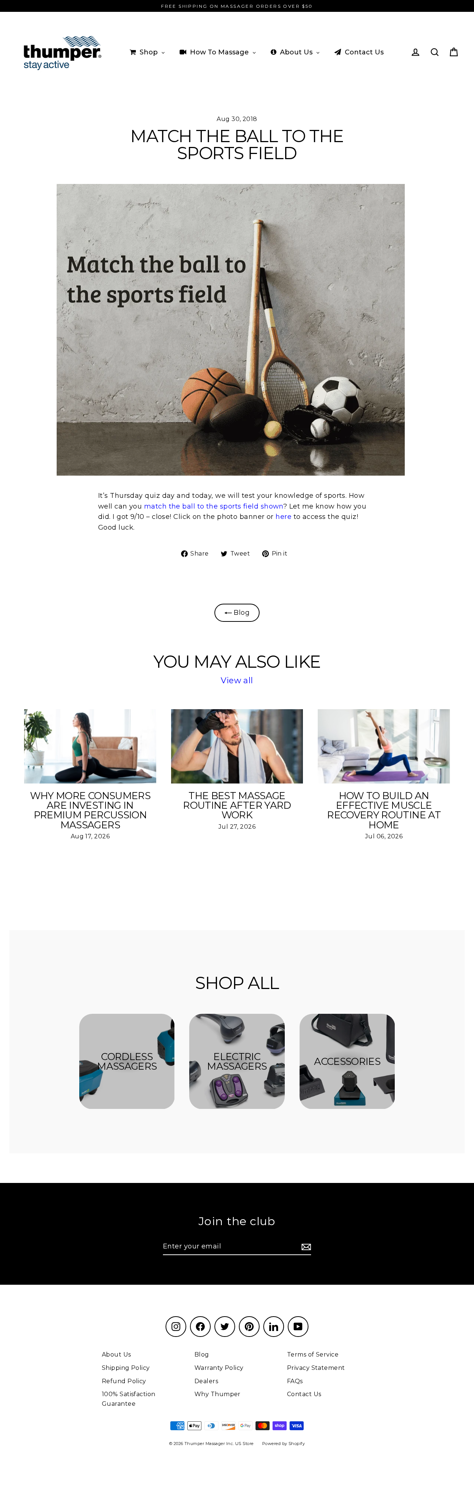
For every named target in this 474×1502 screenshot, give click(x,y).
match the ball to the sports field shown (213, 506)
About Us (116, 1354)
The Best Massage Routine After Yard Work (237, 805)
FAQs (295, 1381)
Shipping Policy (126, 1367)
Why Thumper (217, 1394)
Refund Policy (124, 1381)
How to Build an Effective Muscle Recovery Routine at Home (384, 810)
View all (237, 680)
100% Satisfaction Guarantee (129, 1399)
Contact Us (304, 1394)
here (283, 517)
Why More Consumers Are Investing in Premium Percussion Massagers (90, 810)
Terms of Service (312, 1354)
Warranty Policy (219, 1367)
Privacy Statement (316, 1367)
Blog (241, 612)
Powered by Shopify (283, 1443)
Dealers (206, 1381)
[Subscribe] (305, 1246)
